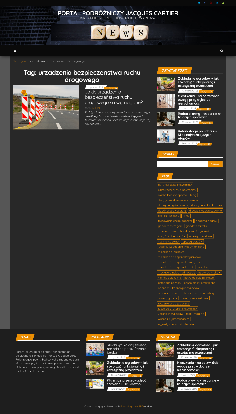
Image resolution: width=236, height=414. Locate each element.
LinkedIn (217, 3)
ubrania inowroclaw (170, 314)
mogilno (202, 267)
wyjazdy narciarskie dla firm (176, 324)
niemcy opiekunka (169, 277)
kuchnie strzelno (168, 241)
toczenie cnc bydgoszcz (173, 303)
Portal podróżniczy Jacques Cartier (118, 13)
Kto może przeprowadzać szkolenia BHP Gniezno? (126, 382)
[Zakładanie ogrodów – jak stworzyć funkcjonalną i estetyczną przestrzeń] (166, 83)
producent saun (168, 293)
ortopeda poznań (169, 283)
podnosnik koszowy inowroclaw (178, 288)
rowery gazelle (167, 298)
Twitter (199, 3)
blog (193, 195)
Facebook (205, 3)
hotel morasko (167, 231)
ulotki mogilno (195, 314)
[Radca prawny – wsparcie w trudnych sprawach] (166, 118)
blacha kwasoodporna (172, 195)
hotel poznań (188, 231)
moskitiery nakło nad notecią (176, 272)
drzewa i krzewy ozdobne (205, 210)
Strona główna (21, 61)
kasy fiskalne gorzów (171, 236)
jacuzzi (204, 231)
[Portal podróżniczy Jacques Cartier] (15, 50)
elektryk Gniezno (168, 215)
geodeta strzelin (196, 226)
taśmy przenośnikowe (194, 298)
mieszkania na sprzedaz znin (176, 267)
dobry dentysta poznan (173, 205)
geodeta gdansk (206, 221)
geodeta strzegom (170, 226)
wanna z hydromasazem (173, 319)
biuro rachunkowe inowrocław (177, 190)
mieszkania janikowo (171, 252)
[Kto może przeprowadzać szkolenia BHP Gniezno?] (95, 383)
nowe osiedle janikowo (199, 277)
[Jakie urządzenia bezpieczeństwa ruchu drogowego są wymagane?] (46, 107)
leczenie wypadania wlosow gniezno (181, 246)
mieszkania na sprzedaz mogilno (179, 262)
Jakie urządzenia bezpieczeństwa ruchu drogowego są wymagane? (114, 97)
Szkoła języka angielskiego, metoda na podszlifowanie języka (127, 349)
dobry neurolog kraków (206, 205)
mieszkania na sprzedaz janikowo (179, 257)
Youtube (211, 3)
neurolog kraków (209, 272)
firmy (186, 215)
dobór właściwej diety (172, 210)
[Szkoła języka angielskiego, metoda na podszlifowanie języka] (95, 349)
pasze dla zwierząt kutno (200, 283)
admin (96, 108)
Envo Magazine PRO (132, 406)
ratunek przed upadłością (197, 293)
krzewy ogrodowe (200, 236)
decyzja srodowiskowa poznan (178, 200)
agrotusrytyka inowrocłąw (175, 184)
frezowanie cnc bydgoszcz (175, 221)
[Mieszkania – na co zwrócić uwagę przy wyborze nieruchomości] (166, 101)
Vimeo (223, 3)
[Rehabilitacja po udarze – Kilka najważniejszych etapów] (166, 136)
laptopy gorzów (192, 241)
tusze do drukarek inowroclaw (177, 308)
